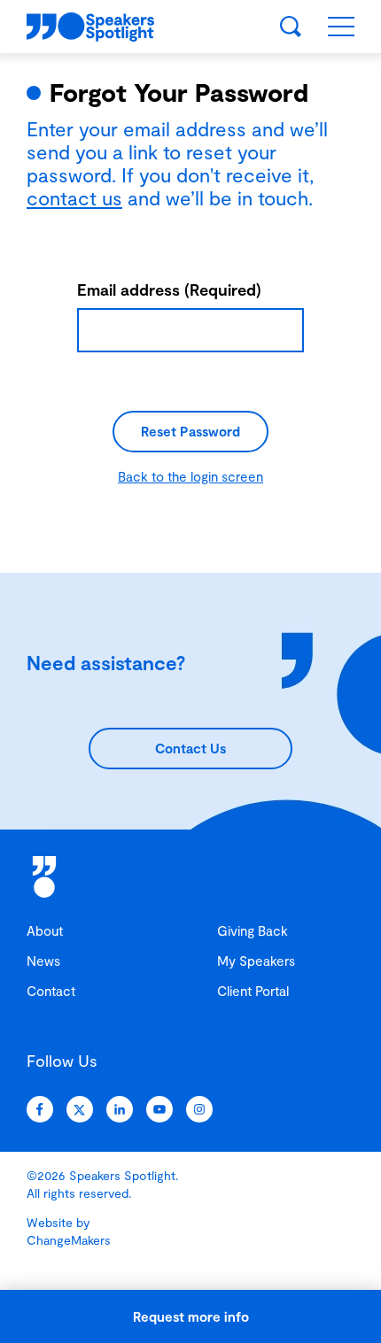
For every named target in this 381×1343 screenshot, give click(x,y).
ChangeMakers (69, 1239)
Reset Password (190, 431)
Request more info (191, 1316)
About (45, 930)
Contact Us (190, 748)
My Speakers (256, 961)
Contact (51, 991)
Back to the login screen (190, 476)
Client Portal (253, 991)
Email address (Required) (169, 289)
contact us (74, 197)
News (43, 961)
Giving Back (252, 930)
